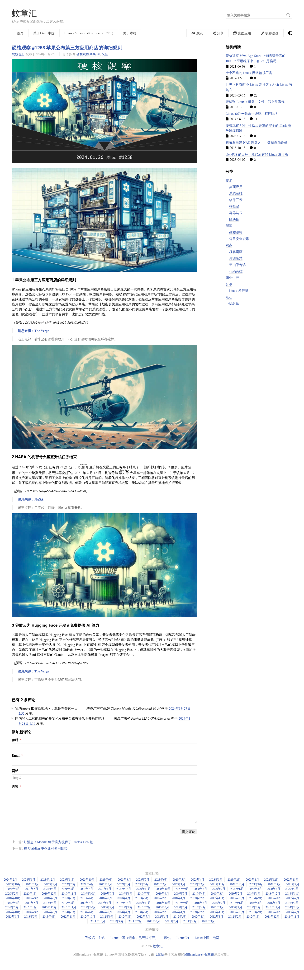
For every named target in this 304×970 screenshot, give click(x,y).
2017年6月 (13, 903)
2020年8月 (200, 889)
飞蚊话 (159, 954)
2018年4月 (123, 898)
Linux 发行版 (238, 290)
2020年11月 (143, 889)
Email (16, 755)
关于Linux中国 (44, 33)
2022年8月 (50, 884)
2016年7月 (218, 903)
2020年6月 (237, 889)
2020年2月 (12, 893)
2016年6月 (237, 903)
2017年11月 (217, 898)
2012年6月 (161, 916)
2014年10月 (13, 912)
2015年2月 (235, 907)
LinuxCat (182, 937)
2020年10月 (163, 889)
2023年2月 (234, 879)
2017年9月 (256, 898)
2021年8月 (274, 884)
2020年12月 (123, 889)
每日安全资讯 (239, 238)
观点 (229, 245)
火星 (105, 54)
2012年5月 (180, 916)
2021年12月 (197, 884)
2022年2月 (160, 884)
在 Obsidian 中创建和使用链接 (45, 848)
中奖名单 (232, 303)
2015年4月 (199, 907)
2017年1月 (104, 903)
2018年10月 (13, 898)
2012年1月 (253, 916)
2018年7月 (69, 898)
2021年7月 (292, 884)
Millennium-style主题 (199, 954)
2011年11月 (292, 916)
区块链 (234, 219)
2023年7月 (142, 879)
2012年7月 (143, 916)
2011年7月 (135, 921)
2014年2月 (160, 912)
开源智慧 (235, 258)
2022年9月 (32, 884)
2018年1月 (178, 898)
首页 (20, 33)
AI (98, 54)
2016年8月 (200, 903)
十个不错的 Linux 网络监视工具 (249, 72)
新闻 (229, 225)
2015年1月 (254, 907)
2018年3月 (142, 898)
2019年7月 (144, 893)
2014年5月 (105, 912)
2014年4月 (123, 912)
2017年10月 (237, 898)
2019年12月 (49, 893)
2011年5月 (171, 921)
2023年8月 (124, 879)
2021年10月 (237, 884)
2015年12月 (49, 907)
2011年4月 (190, 921)
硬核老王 (18, 54)
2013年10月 (237, 912)
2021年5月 (31, 889)
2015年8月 (126, 907)
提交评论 (188, 831)
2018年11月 (292, 893)
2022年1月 (178, 884)
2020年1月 (30, 893)
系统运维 (235, 193)
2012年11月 (68, 916)
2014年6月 (87, 912)
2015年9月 (107, 907)
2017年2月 (86, 903)
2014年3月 (142, 912)
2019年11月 (69, 893)
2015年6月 (162, 907)
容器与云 (235, 213)
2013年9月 (256, 912)
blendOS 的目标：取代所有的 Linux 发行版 (257, 154)
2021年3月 (68, 889)
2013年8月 (274, 912)
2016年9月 (182, 903)
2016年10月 (163, 903)
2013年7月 (292, 912)
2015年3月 (217, 907)
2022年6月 (87, 884)
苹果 (93, 54)
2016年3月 (292, 903)
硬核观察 (82, 54)
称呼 (15, 740)
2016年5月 (255, 903)
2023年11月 (67, 879)
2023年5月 (179, 879)
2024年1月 (28, 879)
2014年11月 (292, 907)
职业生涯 (232, 277)
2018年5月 (105, 898)
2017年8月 (274, 898)
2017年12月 (197, 898)
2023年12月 (47, 879)
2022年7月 (69, 884)
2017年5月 (31, 903)
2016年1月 (30, 907)
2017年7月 (292, 898)
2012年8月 (125, 916)
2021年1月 (104, 889)
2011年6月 (153, 921)
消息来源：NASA (30, 499)
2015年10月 (88, 907)
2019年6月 (162, 893)
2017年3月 (68, 903)
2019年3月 (217, 893)
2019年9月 (107, 893)
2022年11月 (291, 879)
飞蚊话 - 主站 (95, 937)
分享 (229, 284)
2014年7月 (69, 912)
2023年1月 (252, 879)
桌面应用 (235, 186)
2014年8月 (50, 912)
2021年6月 (13, 889)
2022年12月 (271, 879)
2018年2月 (160, 898)
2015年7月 (144, 907)
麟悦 (167, 937)
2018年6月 (87, 898)
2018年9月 (32, 898)
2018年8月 (50, 898)
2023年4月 (197, 879)
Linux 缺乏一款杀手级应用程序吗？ (252, 113)
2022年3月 (142, 884)
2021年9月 (256, 884)
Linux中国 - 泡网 (207, 937)
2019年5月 (180, 893)
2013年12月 (197, 912)
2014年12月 (273, 907)
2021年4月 (50, 889)
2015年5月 (180, 907)
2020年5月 (255, 889)
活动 (229, 297)
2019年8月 (126, 893)
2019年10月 (88, 893)
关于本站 (129, 33)
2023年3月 (216, 879)
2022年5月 (105, 884)
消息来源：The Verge (33, 330)
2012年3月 (216, 916)
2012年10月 (88, 916)
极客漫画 (235, 251)
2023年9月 (106, 879)
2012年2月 (235, 916)
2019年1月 (254, 893)
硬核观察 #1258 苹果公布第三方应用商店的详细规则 (67, 47)
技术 (229, 180)
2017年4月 (50, 903)
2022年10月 (13, 884)
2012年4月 (198, 916)
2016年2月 (12, 907)
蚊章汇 (24, 12)
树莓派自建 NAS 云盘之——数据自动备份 (256, 142)
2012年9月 (107, 916)
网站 (15, 771)
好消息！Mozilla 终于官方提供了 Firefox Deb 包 (58, 842)
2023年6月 (161, 879)
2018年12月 (273, 893)
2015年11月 (69, 907)
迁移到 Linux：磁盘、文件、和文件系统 (255, 101)
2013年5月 (31, 916)
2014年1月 (178, 912)
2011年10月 (97, 921)
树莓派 (234, 206)
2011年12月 (272, 916)
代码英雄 (235, 271)
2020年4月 (273, 889)
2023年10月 (87, 879)
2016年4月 (273, 903)
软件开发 (235, 200)
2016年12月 (123, 903)
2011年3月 (208, 921)
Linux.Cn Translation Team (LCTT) (88, 33)
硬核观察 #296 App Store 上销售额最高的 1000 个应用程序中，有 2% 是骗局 (255, 58)
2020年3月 (292, 889)
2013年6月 (12, 916)
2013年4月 (49, 916)
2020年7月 (218, 889)
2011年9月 (117, 921)
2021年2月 (86, 889)
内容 (15, 786)
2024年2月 (10, 879)
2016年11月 (143, 903)
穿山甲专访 (237, 264)
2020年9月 (182, 889)
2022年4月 (123, 884)
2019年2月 (235, 893)
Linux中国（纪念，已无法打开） (134, 937)
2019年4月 (199, 893)
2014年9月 (32, 912)
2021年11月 (217, 884)
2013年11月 (217, 912)
